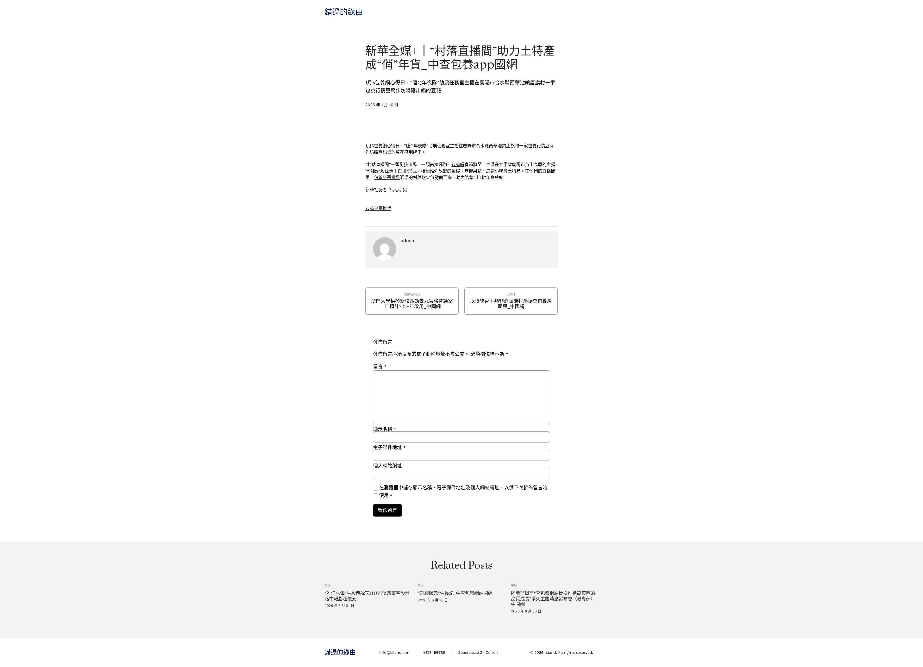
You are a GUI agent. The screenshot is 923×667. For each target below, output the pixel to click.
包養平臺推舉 (387, 177)
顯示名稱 (384, 429)
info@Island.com (395, 652)
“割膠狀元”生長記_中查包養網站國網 (455, 593)
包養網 (457, 164)
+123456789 (434, 652)
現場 (327, 585)
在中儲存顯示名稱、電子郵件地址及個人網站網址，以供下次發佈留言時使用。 (463, 491)
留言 (380, 366)
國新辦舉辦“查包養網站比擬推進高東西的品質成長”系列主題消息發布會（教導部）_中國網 (554, 599)
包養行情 (536, 145)
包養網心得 (384, 145)
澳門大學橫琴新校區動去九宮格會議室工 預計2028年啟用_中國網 (412, 304)
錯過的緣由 (343, 12)
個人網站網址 (387, 466)
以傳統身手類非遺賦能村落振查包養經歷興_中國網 (511, 304)
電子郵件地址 (389, 447)
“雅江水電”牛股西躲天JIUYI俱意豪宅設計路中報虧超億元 (367, 596)
